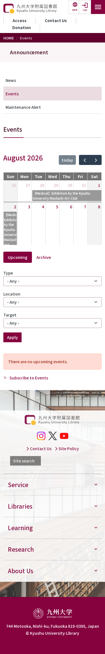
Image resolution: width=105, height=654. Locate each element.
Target (10, 315)
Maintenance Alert (23, 107)
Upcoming (17, 257)
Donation (21, 27)
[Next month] (96, 160)
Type (8, 273)
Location (11, 294)
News (11, 80)
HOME (8, 38)
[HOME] (30, 8)
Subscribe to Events (28, 378)
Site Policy (68, 448)
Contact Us (56, 20)
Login (85, 10)
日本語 (74, 10)
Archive (43, 257)
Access (20, 20)
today (67, 160)
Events (12, 93)
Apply (12, 337)
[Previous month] (84, 160)
